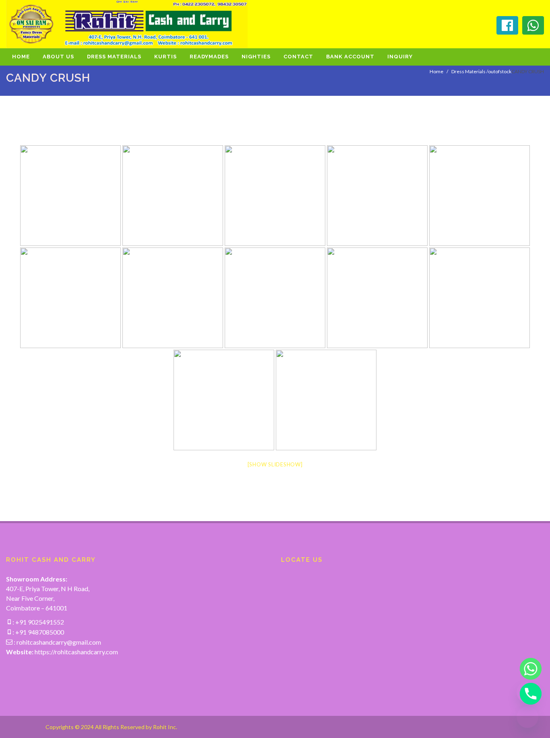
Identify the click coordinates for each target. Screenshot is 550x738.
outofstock (499, 71)
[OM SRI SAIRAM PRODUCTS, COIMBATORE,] (70, 195)
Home (21, 57)
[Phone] (527, 694)
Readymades (209, 57)
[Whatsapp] (527, 669)
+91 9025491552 (39, 622)
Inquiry (400, 57)
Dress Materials (114, 57)
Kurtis (165, 57)
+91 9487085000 (39, 632)
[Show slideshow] (275, 464)
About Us (58, 57)
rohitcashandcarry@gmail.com (59, 642)
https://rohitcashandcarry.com (76, 652)
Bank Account (350, 57)
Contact (298, 57)
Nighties (256, 57)
